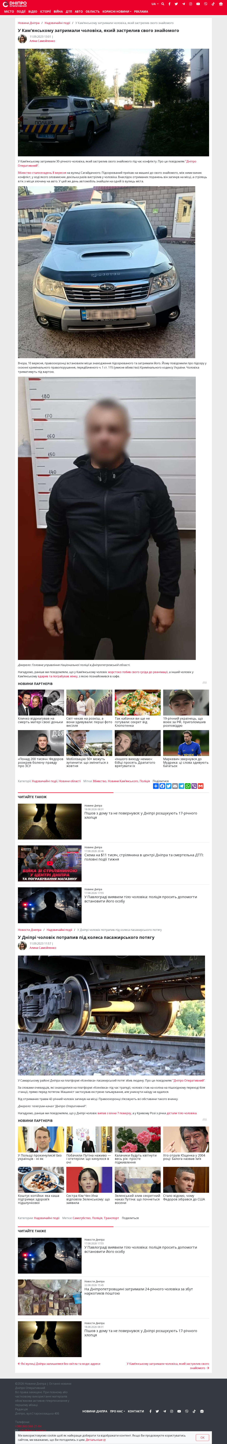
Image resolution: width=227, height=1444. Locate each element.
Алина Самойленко (43, 948)
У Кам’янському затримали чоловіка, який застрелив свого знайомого (168, 1366)
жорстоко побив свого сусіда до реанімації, (138, 672)
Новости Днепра (30, 930)
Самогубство (82, 1218)
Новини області (70, 781)
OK (202, 1438)
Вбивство (99, 781)
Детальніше (94, 1440)
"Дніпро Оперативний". (189, 1080)
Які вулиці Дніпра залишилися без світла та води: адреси (60, 1364)
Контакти (136, 1411)
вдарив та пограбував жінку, (58, 676)
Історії (45, 12)
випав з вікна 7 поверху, (115, 1113)
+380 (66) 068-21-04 (28, 1426)
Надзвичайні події (57, 23)
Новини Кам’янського (123, 781)
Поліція (145, 781)
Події (21, 12)
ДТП (69, 12)
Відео (32, 12)
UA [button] (154, 4)
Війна (58, 12)
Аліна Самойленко (42, 41)
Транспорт (111, 1218)
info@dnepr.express (32, 1430)
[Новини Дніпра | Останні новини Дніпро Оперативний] (15, 4)
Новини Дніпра (29, 23)
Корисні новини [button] (116, 12)
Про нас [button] (116, 1411)
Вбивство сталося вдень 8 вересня (42, 173)
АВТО (79, 12)
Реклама (141, 12)
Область (93, 12)
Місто (9, 12)
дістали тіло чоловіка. (182, 1113)
